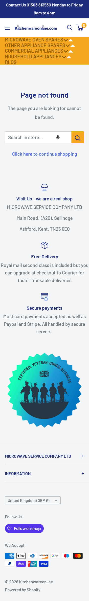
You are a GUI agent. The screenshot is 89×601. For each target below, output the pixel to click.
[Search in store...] (77, 137)
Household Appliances (33, 56)
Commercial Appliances (34, 51)
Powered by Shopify (22, 589)
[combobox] (38, 137)
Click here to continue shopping (44, 154)
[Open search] (69, 27)
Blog (11, 62)
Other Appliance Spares (35, 45)
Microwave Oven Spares (34, 39)
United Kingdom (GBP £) (28, 500)
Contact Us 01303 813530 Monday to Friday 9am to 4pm (44, 8)
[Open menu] (7, 28)
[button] (58, 137)
